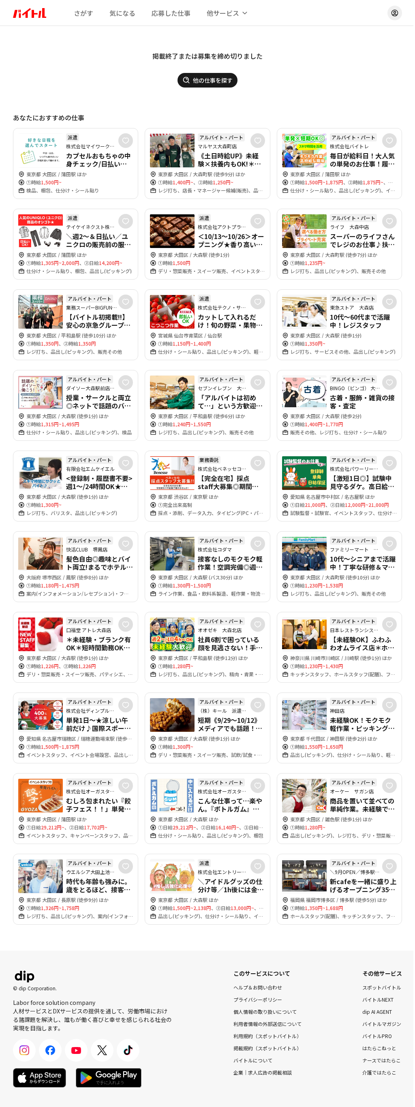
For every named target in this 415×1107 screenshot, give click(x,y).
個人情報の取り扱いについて (265, 1011)
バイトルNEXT (378, 999)
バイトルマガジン (381, 1023)
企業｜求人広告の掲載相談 (262, 1072)
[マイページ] (394, 13)
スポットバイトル (381, 987)
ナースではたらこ (381, 1060)
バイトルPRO (377, 1035)
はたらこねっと (379, 1048)
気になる (122, 13)
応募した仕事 (171, 13)
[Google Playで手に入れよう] (108, 1078)
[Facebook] (50, 1050)
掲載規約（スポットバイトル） (267, 1048)
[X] (102, 1050)
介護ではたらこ (379, 1072)
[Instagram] (24, 1050)
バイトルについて (252, 1060)
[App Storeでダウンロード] (39, 1078)
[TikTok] (128, 1050)
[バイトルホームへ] (29, 13)
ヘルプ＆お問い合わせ (257, 987)
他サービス (223, 13)
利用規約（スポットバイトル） (267, 1035)
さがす (83, 13)
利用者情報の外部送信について (267, 1023)
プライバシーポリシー (257, 999)
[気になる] (125, 140)
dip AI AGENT (377, 1011)
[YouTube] (76, 1050)
